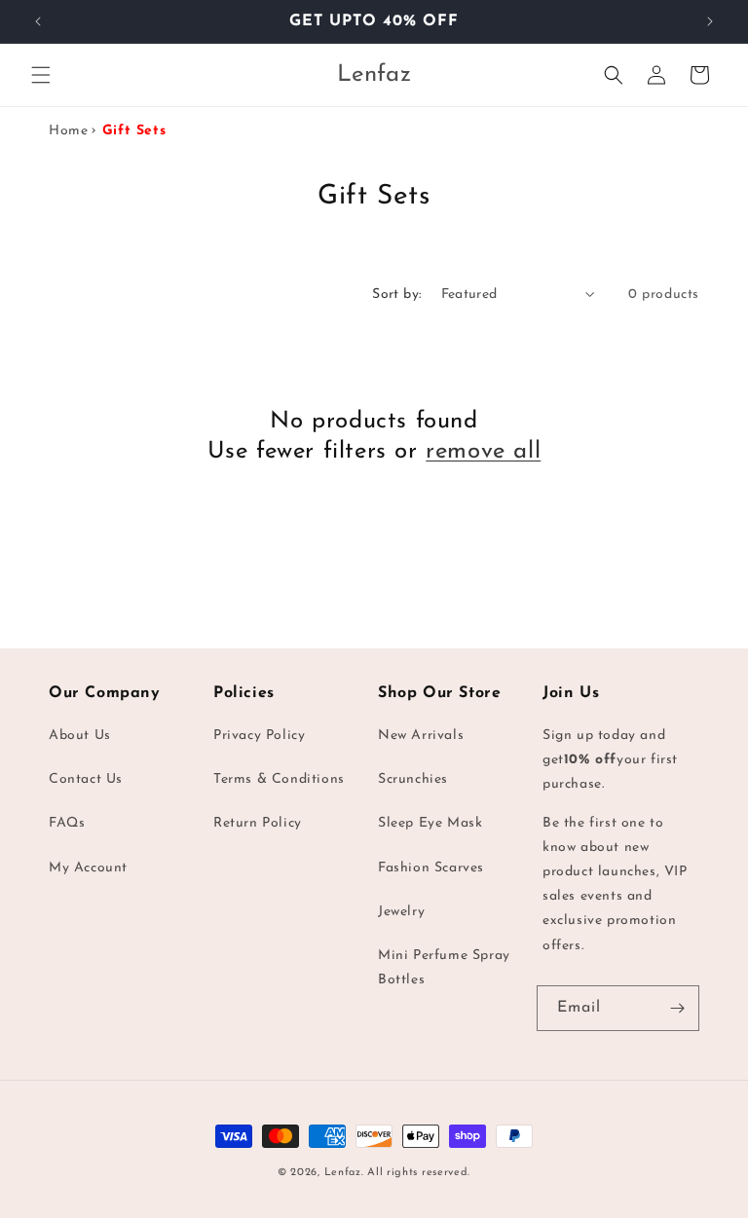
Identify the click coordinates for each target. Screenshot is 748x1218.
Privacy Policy (259, 735)
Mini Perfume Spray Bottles (444, 967)
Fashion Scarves (431, 868)
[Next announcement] (710, 21)
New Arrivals (421, 735)
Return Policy (257, 823)
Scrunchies (413, 779)
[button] (40, 75)
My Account (88, 868)
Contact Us (86, 779)
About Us (80, 735)
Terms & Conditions (279, 779)
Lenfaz (342, 1172)
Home (68, 131)
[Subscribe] (676, 1008)
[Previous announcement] (38, 21)
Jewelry (401, 911)
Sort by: (396, 294)
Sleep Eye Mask (430, 823)
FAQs (67, 823)
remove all (483, 451)
